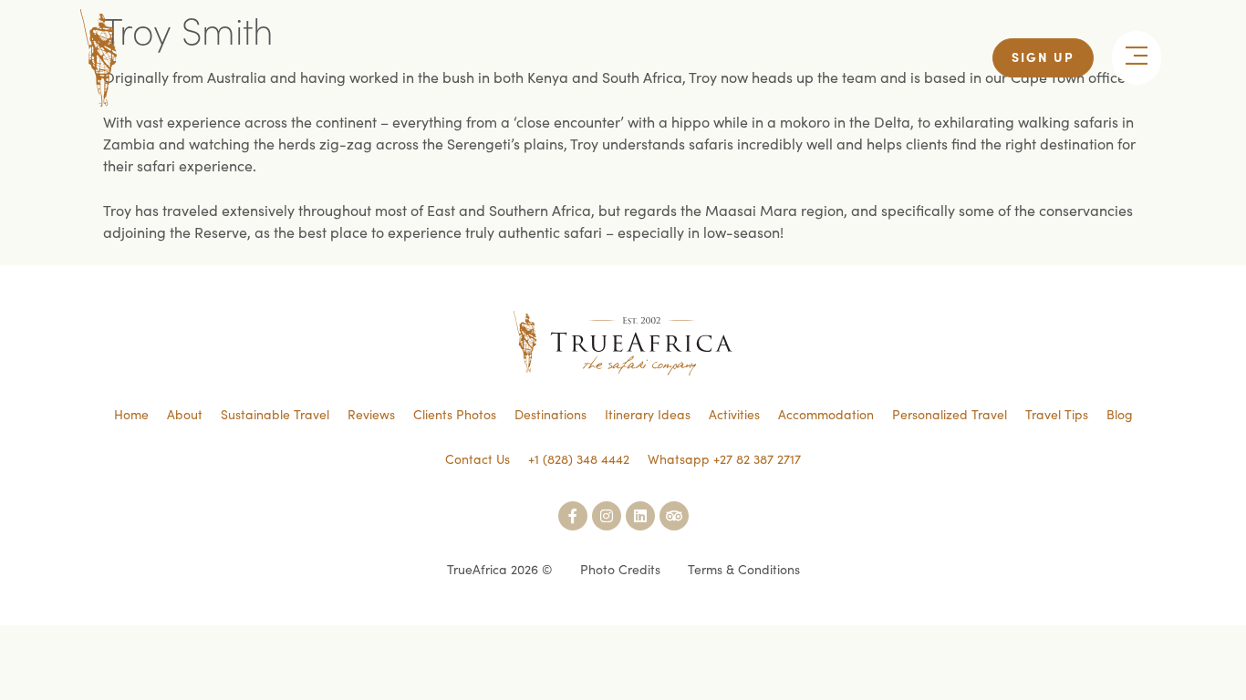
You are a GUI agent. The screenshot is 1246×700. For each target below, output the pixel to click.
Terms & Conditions (744, 569)
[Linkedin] (640, 515)
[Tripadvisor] (674, 515)
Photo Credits (620, 569)
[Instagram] (606, 515)
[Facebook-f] (572, 515)
